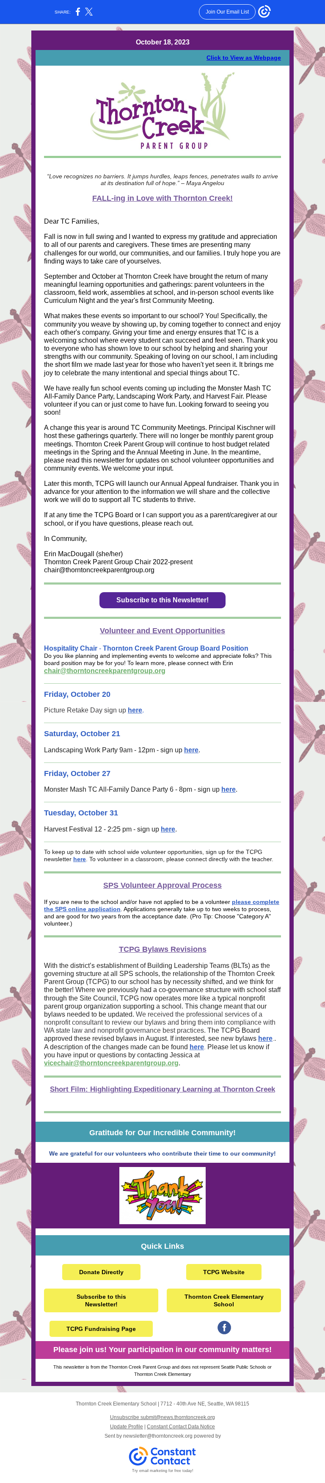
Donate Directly (101, 1272)
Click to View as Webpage (244, 57)
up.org (168, 1063)
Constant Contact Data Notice (181, 1427)
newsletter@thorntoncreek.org (158, 1436)
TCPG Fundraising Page (101, 1328)
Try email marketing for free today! (162, 1471)
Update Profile (126, 1427)
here (135, 710)
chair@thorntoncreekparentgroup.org (104, 670)
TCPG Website (224, 1272)
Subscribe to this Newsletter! (162, 600)
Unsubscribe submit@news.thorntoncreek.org (162, 1417)
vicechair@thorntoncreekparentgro (100, 1063)
